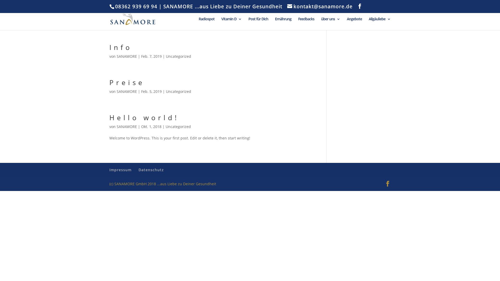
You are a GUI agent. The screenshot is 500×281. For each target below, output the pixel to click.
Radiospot (207, 19)
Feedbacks (306, 19)
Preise (127, 82)
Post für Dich (258, 19)
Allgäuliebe (377, 19)
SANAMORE (127, 56)
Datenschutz (151, 169)
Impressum (120, 169)
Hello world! (144, 117)
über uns (328, 19)
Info (120, 47)
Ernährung (283, 19)
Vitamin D (228, 19)
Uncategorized (178, 56)
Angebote (354, 19)
